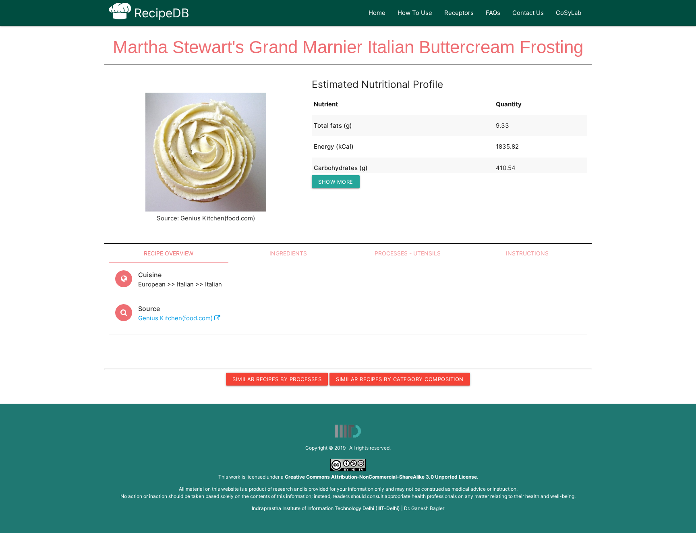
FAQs (493, 13)
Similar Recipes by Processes (276, 379)
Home (377, 13)
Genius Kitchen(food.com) (176, 318)
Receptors (459, 13)
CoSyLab (568, 13)
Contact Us (528, 13)
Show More (335, 181)
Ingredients (288, 253)
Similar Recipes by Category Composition (400, 379)
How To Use (415, 13)
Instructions (527, 253)
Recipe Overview (168, 253)
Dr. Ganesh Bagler (424, 508)
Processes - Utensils (408, 253)
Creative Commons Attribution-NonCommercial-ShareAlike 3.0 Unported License (381, 477)
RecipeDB (160, 13)
